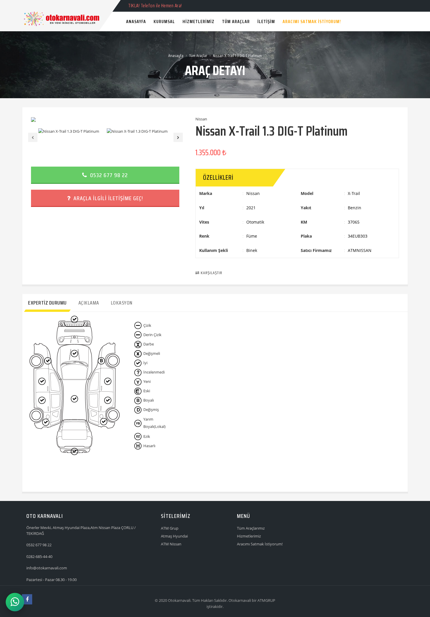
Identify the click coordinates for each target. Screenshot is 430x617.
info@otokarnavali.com (46, 568)
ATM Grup (169, 528)
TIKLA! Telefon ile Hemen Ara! (155, 5)
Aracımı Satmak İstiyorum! (260, 544)
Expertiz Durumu (47, 303)
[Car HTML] (28, 5)
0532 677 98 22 (108, 175)
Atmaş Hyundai (174, 536)
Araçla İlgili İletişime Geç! (107, 198)
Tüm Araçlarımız (251, 528)
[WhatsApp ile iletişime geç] (15, 602)
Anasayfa (175, 55)
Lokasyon (122, 303)
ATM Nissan (171, 544)
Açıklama (88, 303)
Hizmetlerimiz (249, 536)
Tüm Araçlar (198, 55)
